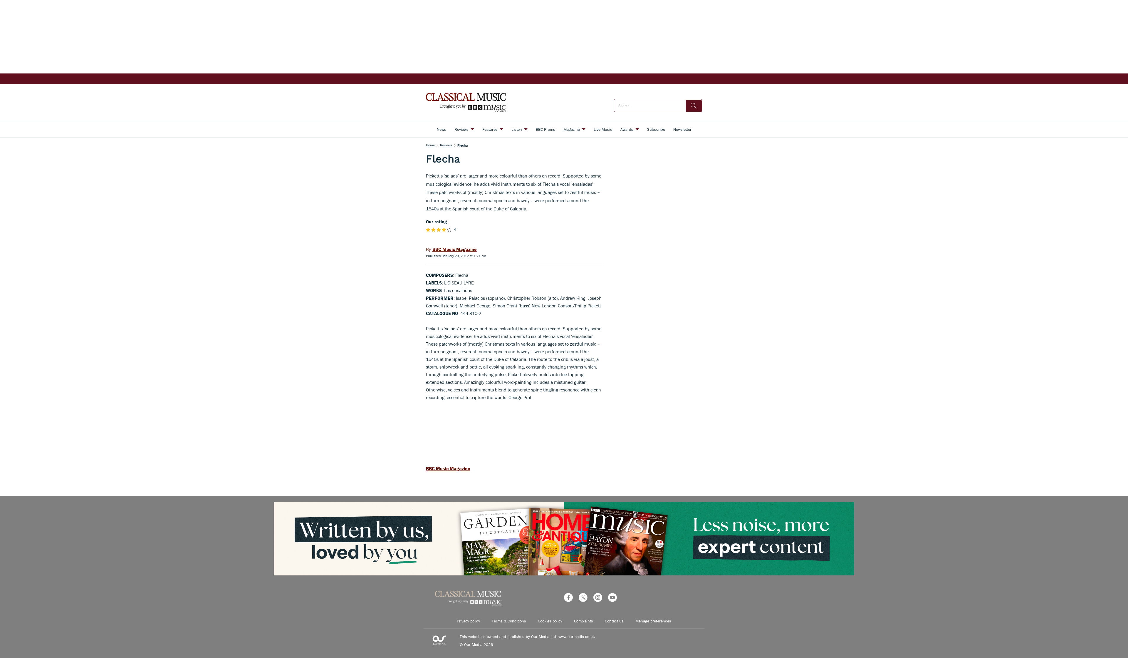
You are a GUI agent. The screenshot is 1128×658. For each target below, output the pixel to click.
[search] (694, 106)
